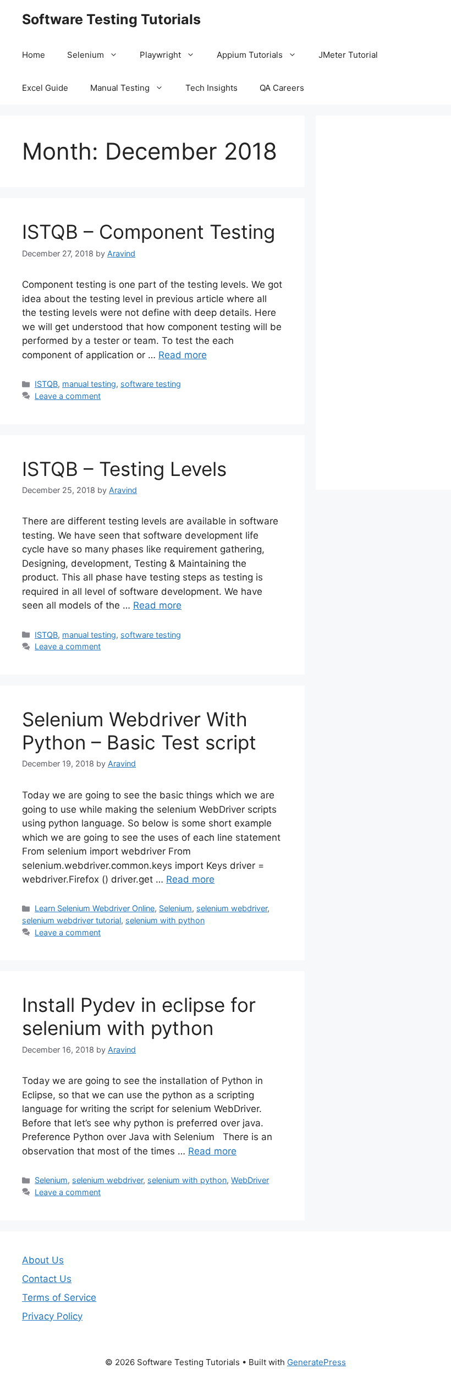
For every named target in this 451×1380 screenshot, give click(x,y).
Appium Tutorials (250, 55)
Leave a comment (68, 396)
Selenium (85, 55)
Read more (182, 354)
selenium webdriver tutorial (71, 920)
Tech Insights (211, 88)
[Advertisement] (383, 303)
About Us (43, 1260)
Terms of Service (59, 1297)
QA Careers (282, 88)
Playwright (160, 55)
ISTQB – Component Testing (148, 231)
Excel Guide (45, 88)
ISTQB (46, 383)
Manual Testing (120, 88)
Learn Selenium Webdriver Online (95, 908)
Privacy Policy (52, 1316)
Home (33, 55)
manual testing (89, 383)
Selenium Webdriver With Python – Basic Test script (139, 731)
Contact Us (47, 1278)
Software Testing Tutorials (111, 19)
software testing (150, 383)
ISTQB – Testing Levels (124, 468)
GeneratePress (316, 1362)
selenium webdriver (231, 908)
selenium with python (165, 920)
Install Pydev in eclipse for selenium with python (139, 1016)
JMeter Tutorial (348, 55)
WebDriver (250, 1180)
